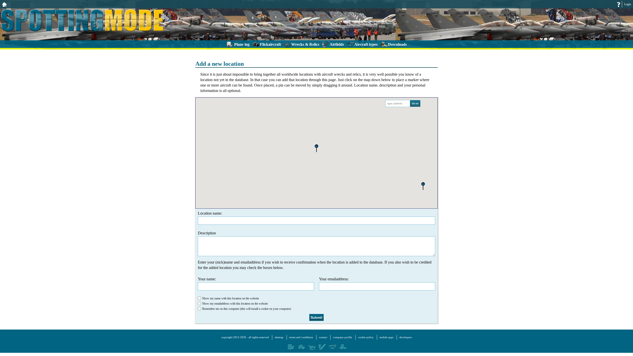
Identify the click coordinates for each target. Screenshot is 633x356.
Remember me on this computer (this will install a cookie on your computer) (246, 309)
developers (405, 337)
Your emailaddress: (334, 279)
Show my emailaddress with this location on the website (235, 303)
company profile (342, 337)
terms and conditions (301, 337)
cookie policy (366, 337)
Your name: (207, 279)
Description (207, 233)
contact (323, 337)
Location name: (210, 213)
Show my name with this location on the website (230, 298)
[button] (423, 186)
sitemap (279, 337)
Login (627, 4)
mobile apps (386, 337)
